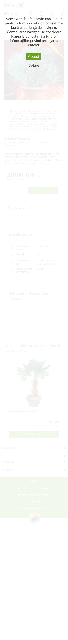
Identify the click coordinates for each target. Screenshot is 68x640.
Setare (34, 65)
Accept (33, 56)
